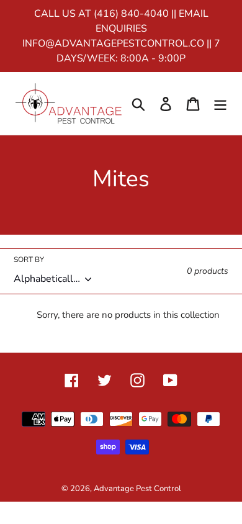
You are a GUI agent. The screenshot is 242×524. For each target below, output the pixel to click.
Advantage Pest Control (137, 488)
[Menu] (220, 103)
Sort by (29, 259)
